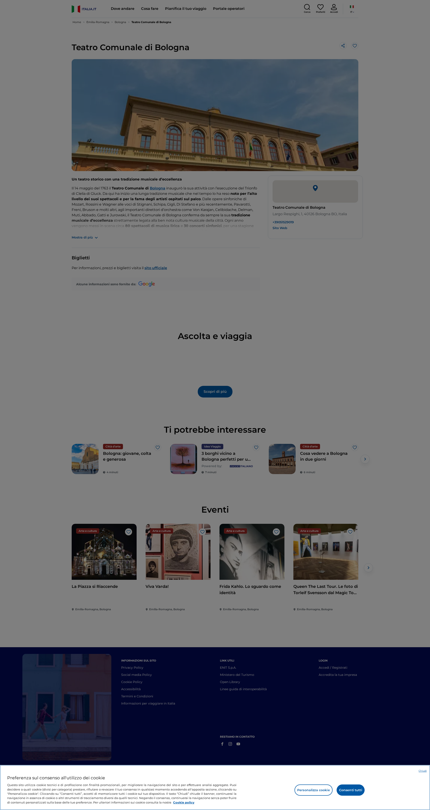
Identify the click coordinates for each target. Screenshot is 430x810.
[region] (215, 787)
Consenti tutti (350, 790)
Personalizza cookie (313, 790)
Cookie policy (183, 802)
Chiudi (423, 770)
